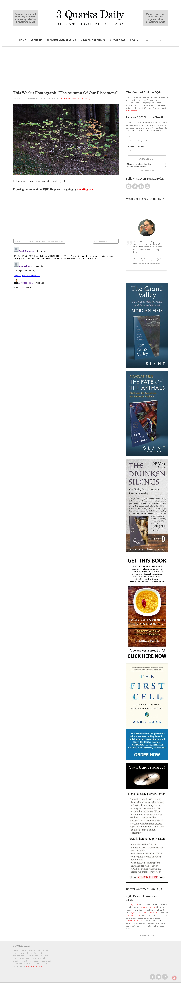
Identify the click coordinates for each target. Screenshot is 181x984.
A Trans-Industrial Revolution (105, 241)
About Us (36, 40)
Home (22, 40)
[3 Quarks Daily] (90, 25)
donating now (85, 189)
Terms (146, 171)
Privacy (152, 171)
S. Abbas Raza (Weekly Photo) (74, 98)
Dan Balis (154, 912)
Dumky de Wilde (135, 920)
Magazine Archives (93, 40)
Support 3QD (117, 40)
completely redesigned (147, 907)
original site (134, 904)
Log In (134, 40)
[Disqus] (66, 281)
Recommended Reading (61, 40)
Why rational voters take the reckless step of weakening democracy (40, 241)
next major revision (134, 915)
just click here (131, 111)
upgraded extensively (138, 912)
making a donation (34, 966)
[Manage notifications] (174, 978)
